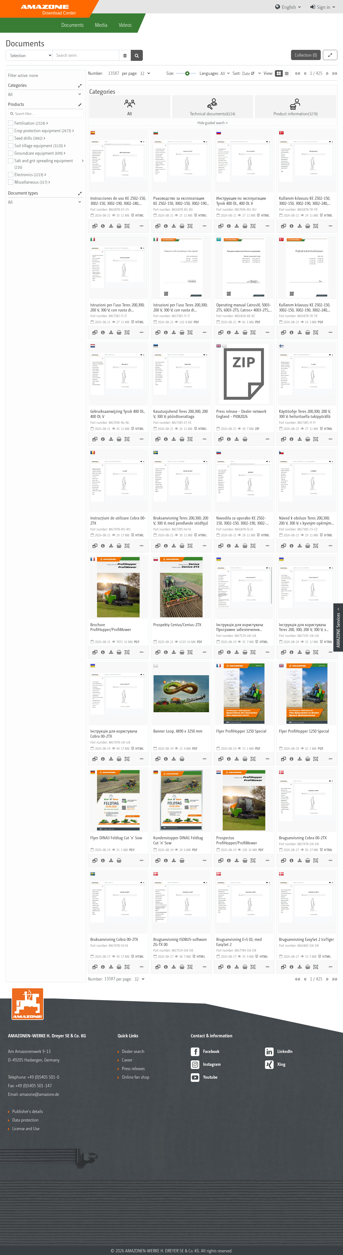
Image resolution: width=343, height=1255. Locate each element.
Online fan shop (135, 1077)
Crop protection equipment (42, 130)
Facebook (211, 1051)
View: (268, 73)
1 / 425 (316, 73)
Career (127, 1060)
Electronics (28, 174)
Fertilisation (29, 123)
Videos (125, 24)
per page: (129, 73)
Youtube (210, 1077)
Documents (72, 24)
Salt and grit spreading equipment (43, 163)
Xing (281, 1064)
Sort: (236, 73)
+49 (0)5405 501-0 (43, 1077)
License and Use (25, 1128)
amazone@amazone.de (39, 1094)
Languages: (209, 73)
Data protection (25, 1120)
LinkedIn (285, 1051)
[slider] (187, 73)
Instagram (212, 1064)
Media (101, 24)
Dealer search (133, 1051)
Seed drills (28, 138)
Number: (95, 73)
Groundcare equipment (38, 153)
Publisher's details (27, 1111)
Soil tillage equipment (38, 145)
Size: (170, 73)
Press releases (133, 1068)
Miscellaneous (30, 182)
